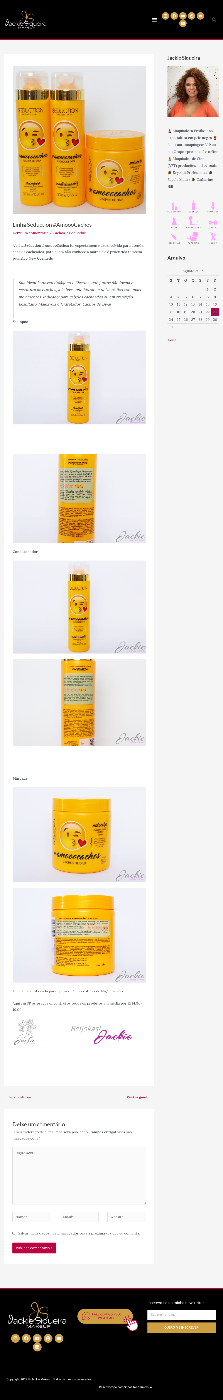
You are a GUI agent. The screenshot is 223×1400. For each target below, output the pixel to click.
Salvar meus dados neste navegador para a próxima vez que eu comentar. (80, 1233)
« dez (171, 340)
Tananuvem (141, 1387)
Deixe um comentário (31, 233)
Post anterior (18, 1097)
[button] (154, 19)
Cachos (59, 233)
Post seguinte (140, 1097)
